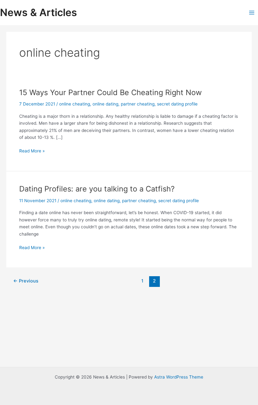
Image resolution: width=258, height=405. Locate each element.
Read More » (32, 151)
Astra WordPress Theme (178, 376)
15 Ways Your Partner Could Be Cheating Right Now (110, 92)
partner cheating (137, 103)
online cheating (74, 103)
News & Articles (38, 12)
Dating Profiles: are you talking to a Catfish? (97, 188)
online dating (105, 103)
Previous (25, 281)
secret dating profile (177, 103)
